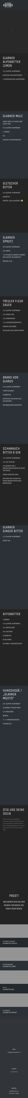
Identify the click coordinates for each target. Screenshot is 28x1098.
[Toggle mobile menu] (25, 4)
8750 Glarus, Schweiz (14, 1093)
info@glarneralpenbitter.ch (14, 1052)
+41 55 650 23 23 (14, 1071)
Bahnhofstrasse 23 (14, 1091)
